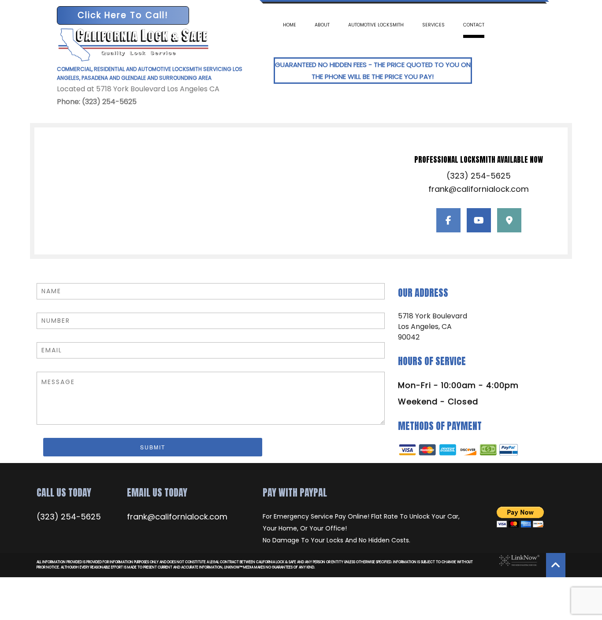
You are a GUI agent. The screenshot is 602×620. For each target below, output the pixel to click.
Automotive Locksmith (376, 25)
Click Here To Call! (123, 15)
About (322, 25)
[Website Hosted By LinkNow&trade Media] (517, 560)
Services (433, 25)
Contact (473, 25)
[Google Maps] (509, 221)
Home (289, 25)
